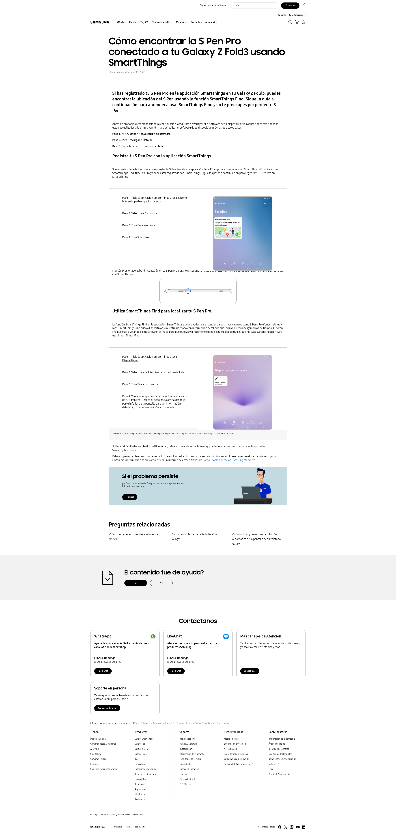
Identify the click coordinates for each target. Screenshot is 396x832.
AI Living (94, 749)
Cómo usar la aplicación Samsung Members (229, 460)
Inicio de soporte (187, 739)
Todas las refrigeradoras (146, 774)
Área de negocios (277, 744)
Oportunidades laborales (280, 754)
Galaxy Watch (141, 749)
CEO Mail (184, 784)
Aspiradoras (140, 789)
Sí (136, 583)
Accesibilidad (230, 749)
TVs (136, 759)
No (161, 583)
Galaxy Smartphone (144, 739)
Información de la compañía (282, 739)
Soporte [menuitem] (282, 15)
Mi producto (185, 764)
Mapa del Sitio (139, 827)
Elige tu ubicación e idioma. (213, 5)
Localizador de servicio (190, 759)
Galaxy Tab (140, 744)
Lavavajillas (140, 779)
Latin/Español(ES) (97, 827)
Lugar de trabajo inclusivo (236, 754)
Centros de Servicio (107, 708)
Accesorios (140, 799)
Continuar (290, 5)
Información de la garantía (191, 754)
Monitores (140, 794)
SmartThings (96, 754)
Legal (127, 827)
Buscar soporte (186, 749)
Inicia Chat (103, 671)
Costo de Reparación (189, 769)
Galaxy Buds (140, 754)
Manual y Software (188, 744)
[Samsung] (99, 22)
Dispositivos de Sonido (146, 769)
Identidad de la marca (279, 749)
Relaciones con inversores (281, 759)
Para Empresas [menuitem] (296, 15)
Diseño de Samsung (278, 774)
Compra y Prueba (98, 759)
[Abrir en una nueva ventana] (280, 827)
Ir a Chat (130, 497)
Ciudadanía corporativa (235, 759)
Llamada (183, 774)
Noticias (273, 764)
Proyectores (140, 764)
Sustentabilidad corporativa (237, 764)
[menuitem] (121, 22)
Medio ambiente (231, 739)
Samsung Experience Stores (103, 769)
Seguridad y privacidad (235, 744)
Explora (94, 764)
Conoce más (249, 671)
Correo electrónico (188, 779)
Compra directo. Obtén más (103, 744)
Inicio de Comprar (98, 739)
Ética (271, 769)
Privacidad (117, 827)
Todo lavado (140, 784)
